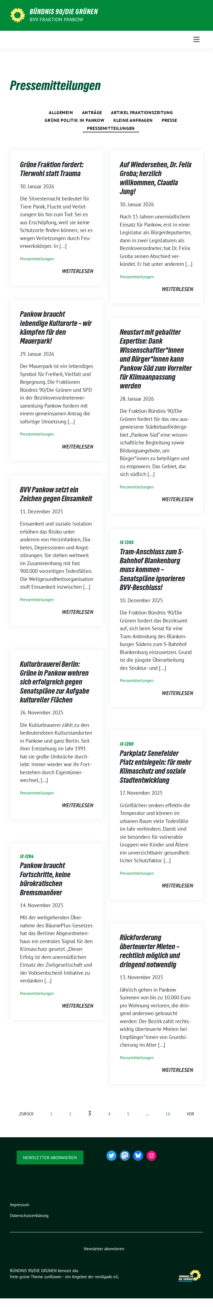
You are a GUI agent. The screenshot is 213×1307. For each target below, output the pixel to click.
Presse (169, 120)
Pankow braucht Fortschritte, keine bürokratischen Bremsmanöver (45, 879)
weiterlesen (77, 271)
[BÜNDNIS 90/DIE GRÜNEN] (17, 14)
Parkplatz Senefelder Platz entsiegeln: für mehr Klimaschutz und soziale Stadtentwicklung (155, 766)
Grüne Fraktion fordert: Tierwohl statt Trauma (51, 169)
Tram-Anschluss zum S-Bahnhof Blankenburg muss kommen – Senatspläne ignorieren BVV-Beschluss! (152, 569)
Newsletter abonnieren (50, 1157)
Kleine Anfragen (133, 120)
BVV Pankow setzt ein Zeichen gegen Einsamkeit (56, 494)
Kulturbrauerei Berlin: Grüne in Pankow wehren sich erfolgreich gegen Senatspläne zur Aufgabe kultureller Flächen (54, 682)
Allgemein (61, 112)
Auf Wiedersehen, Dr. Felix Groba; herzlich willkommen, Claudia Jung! (156, 178)
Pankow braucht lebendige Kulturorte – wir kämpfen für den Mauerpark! (56, 327)
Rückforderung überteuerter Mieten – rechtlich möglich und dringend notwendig (150, 951)
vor (190, 1113)
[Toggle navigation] (196, 39)
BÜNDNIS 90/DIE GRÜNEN (64, 11)
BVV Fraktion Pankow (56, 19)
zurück (26, 1113)
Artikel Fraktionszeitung (142, 112)
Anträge (92, 112)
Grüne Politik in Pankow (74, 120)
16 (168, 1113)
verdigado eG (106, 1276)
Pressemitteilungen (111, 128)
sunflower (53, 1276)
